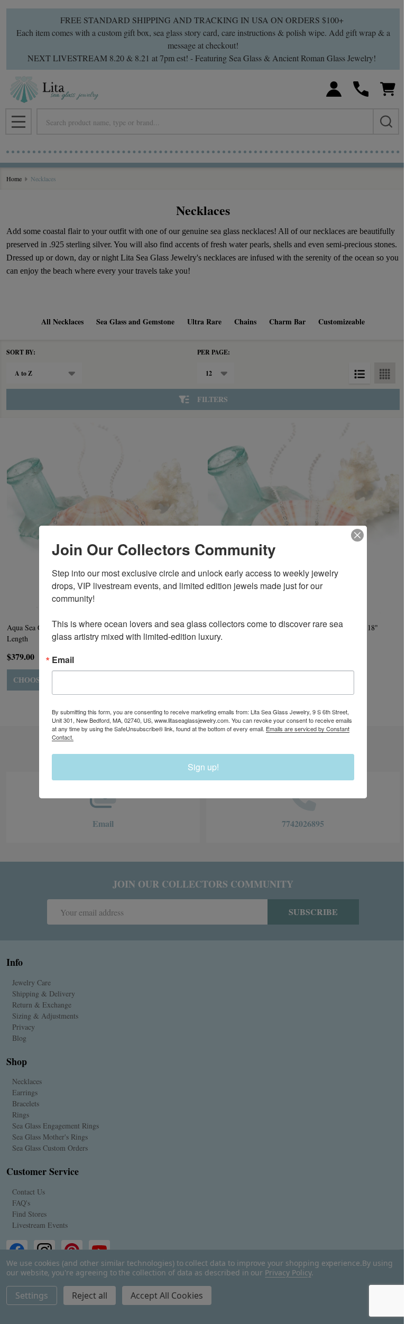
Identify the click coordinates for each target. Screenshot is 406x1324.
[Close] (357, 535)
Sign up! (203, 767)
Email (63, 660)
